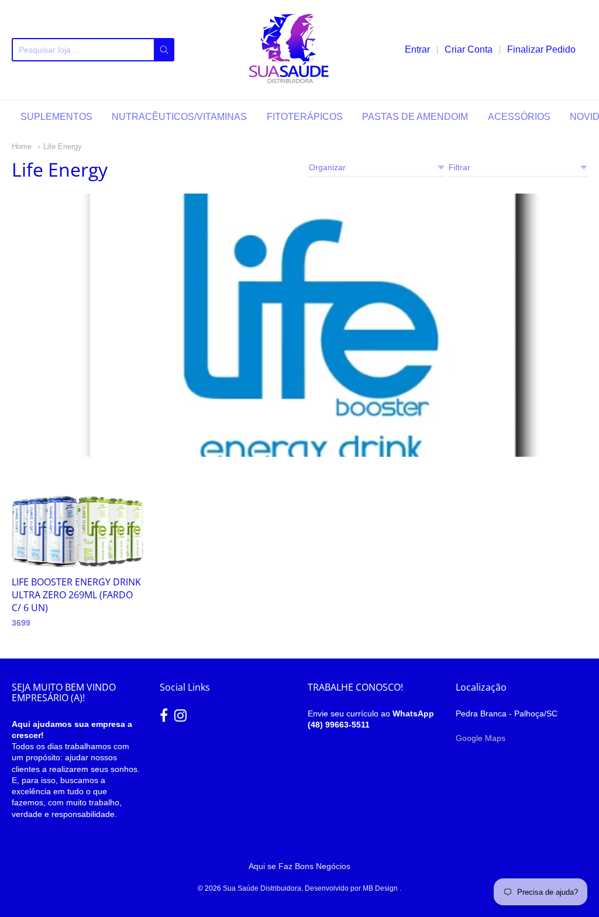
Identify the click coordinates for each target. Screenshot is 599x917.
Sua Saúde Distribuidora (262, 888)
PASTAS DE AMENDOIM (415, 117)
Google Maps (480, 738)
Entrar (417, 49)
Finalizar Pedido (541, 49)
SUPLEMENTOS (56, 117)
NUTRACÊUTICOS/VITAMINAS (179, 117)
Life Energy (62, 146)
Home (22, 146)
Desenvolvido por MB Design (352, 888)
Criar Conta (469, 49)
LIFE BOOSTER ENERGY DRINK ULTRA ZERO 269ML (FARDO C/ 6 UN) (76, 594)
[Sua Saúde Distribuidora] (289, 50)
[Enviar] (164, 49)
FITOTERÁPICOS (305, 117)
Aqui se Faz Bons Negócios (299, 866)
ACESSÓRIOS (519, 117)
